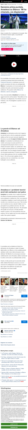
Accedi (25, 1)
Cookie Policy (10, 421)
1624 (26, 392)
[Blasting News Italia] (8, 1)
